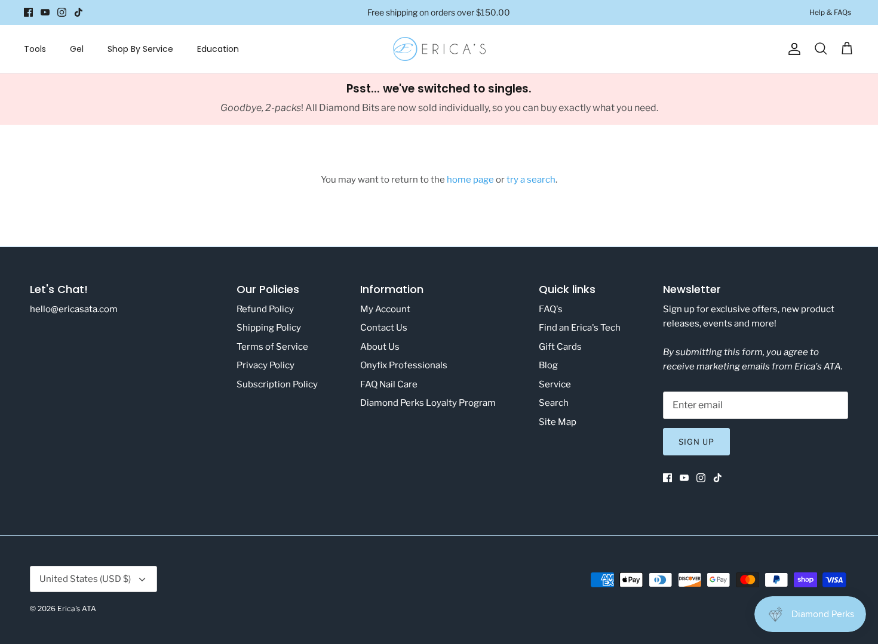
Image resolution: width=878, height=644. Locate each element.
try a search (530, 179)
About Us (380, 346)
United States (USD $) (85, 579)
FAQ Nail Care (388, 384)
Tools (35, 49)
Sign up (696, 441)
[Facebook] (28, 12)
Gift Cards (560, 346)
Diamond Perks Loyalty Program (428, 403)
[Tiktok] (78, 12)
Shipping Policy (269, 327)
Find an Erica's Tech (580, 327)
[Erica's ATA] (439, 49)
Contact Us (383, 327)
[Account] (792, 49)
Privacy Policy (265, 365)
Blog (548, 365)
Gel (77, 49)
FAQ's (551, 309)
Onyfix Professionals (403, 365)
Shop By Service (140, 49)
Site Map (557, 422)
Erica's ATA (76, 608)
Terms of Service (272, 346)
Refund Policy (265, 309)
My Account (385, 309)
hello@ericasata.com (74, 309)
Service (555, 384)
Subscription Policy (277, 384)
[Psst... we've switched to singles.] (439, 99)
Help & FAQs (830, 12)
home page (470, 179)
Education (218, 49)
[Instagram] (61, 12)
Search (554, 403)
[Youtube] (45, 12)
